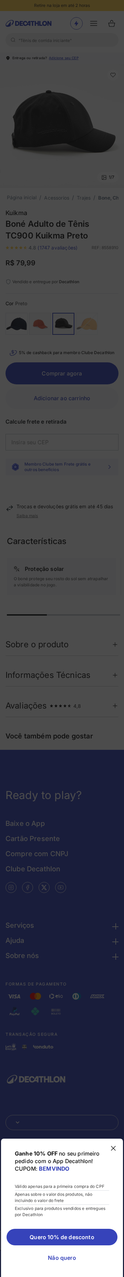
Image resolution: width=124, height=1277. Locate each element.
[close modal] (113, 1148)
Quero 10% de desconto (62, 1237)
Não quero (62, 1257)
